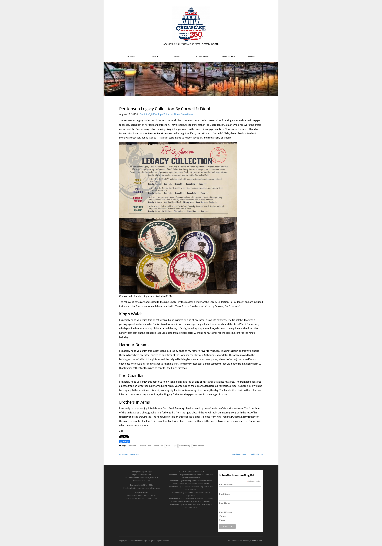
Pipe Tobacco (165, 114)
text (223, 520)
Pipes (177, 114)
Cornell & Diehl (145, 446)
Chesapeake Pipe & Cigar (143, 541)
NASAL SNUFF (228, 57)
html (223, 516)
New (168, 446)
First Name (224, 494)
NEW (154, 114)
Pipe (175, 446)
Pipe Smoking (184, 446)
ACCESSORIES (201, 57)
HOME (130, 57)
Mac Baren (158, 446)
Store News (187, 114)
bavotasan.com (256, 541)
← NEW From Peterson (128, 454)
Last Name (224, 503)
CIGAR (154, 57)
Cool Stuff (145, 114)
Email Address (227, 484)
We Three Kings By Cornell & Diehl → (247, 454)
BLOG (250, 57)
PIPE (176, 57)
